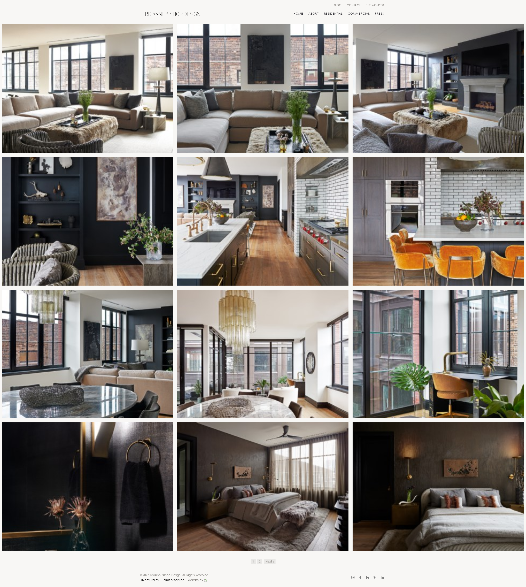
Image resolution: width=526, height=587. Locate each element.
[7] (87, 354)
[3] (438, 88)
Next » (269, 561)
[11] (262, 486)
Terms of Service (173, 580)
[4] (87, 221)
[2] (262, 88)
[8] (262, 354)
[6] (438, 221)
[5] (262, 221)
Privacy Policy (149, 580)
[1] (87, 88)
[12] (438, 486)
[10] (87, 486)
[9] (438, 354)
